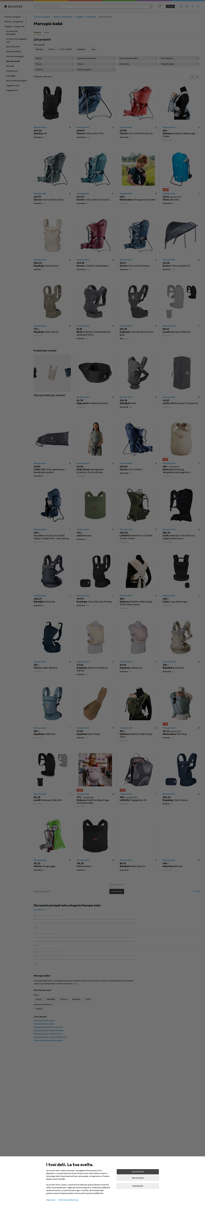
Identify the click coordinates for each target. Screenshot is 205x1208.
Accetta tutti (138, 1172)
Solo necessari (138, 1178)
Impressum (50, 1200)
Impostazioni (137, 1186)
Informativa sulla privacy (68, 1200)
